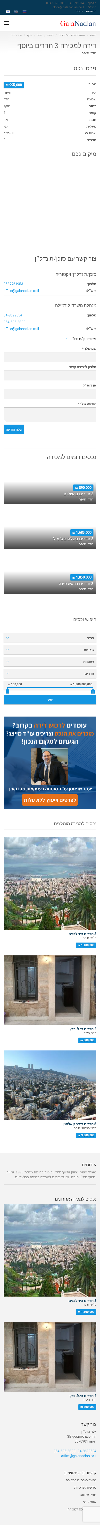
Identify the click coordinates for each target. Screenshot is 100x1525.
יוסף (29, 35)
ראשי (93, 35)
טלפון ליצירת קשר (82, 367)
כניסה (79, 11)
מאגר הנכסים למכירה (72, 35)
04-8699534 (76, 3)
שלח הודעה (14, 429)
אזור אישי (89, 1502)
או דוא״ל (89, 385)
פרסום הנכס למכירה (81, 1509)
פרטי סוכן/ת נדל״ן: (83, 339)
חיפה (50, 35)
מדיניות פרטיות (85, 1487)
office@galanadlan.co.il (68, 7)
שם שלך (89, 348)
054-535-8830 (55, 3)
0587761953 (13, 284)
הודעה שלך (86, 404)
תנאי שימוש (88, 1495)
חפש (50, 700)
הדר (39, 35)
